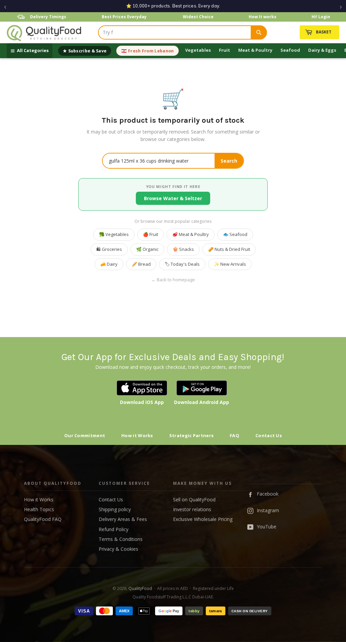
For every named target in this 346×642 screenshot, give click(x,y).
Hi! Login (321, 17)
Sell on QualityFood (194, 499)
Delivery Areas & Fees (123, 519)
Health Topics (39, 509)
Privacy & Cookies (118, 549)
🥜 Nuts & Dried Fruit (229, 249)
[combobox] (175, 32)
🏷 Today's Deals (182, 264)
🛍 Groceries (109, 249)
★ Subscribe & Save (84, 51)
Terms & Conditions (121, 539)
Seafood (290, 50)
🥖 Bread (141, 264)
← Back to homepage (173, 280)
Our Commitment (84, 435)
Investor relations (192, 509)
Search (229, 161)
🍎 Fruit (150, 234)
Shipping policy (115, 509)
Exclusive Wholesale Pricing (202, 519)
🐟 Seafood (235, 234)
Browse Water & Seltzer (173, 198)
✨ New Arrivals (230, 264)
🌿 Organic (147, 249)
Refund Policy (113, 529)
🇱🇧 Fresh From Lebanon (147, 51)
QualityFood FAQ (42, 519)
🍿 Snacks (183, 249)
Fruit (224, 50)
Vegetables (198, 50)
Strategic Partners (191, 435)
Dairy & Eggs (322, 50)
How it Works (137, 435)
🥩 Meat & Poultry (190, 234)
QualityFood (140, 588)
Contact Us (268, 435)
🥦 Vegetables (114, 234)
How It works (262, 17)
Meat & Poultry (255, 50)
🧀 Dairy (109, 264)
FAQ (234, 435)
